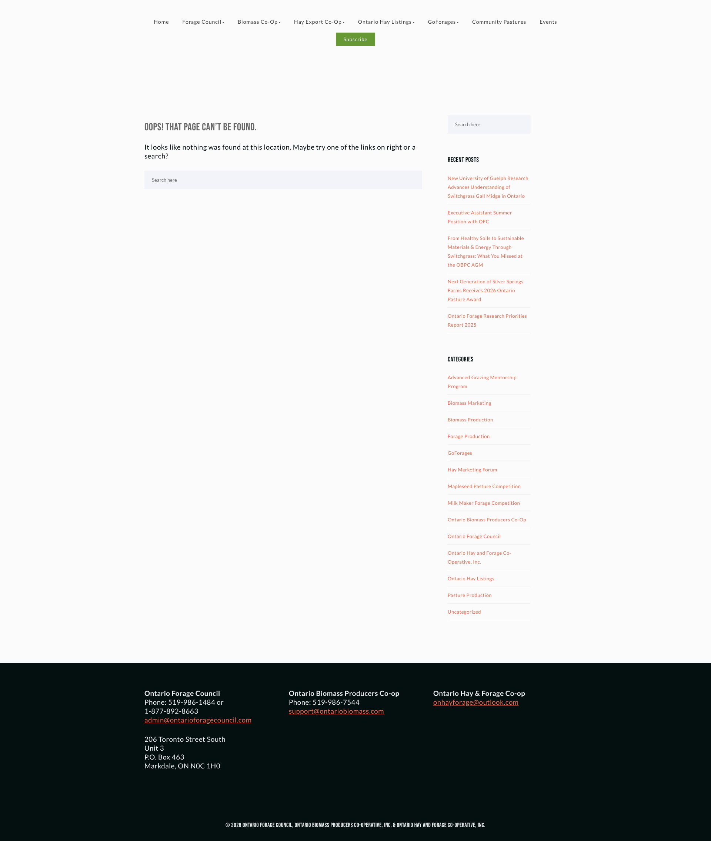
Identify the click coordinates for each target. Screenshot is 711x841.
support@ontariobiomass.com (336, 711)
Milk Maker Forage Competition (484, 503)
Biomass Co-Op (258, 22)
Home (161, 22)
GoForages (442, 22)
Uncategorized (464, 612)
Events (548, 22)
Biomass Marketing (469, 403)
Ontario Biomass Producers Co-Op (487, 520)
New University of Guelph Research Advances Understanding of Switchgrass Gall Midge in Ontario (488, 187)
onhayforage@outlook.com (476, 702)
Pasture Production (470, 595)
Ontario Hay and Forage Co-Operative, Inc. (479, 557)
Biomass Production (470, 420)
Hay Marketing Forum (472, 470)
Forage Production (469, 436)
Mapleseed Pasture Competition (484, 486)
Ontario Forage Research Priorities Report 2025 (487, 320)
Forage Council (201, 22)
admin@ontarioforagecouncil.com (198, 720)
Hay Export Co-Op (318, 22)
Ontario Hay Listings (385, 22)
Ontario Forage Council (474, 536)
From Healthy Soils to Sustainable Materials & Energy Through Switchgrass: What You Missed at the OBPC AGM (486, 251)
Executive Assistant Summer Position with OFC (480, 217)
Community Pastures (499, 22)
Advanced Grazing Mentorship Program (482, 381)
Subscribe (356, 39)
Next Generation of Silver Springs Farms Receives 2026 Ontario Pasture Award (486, 290)
